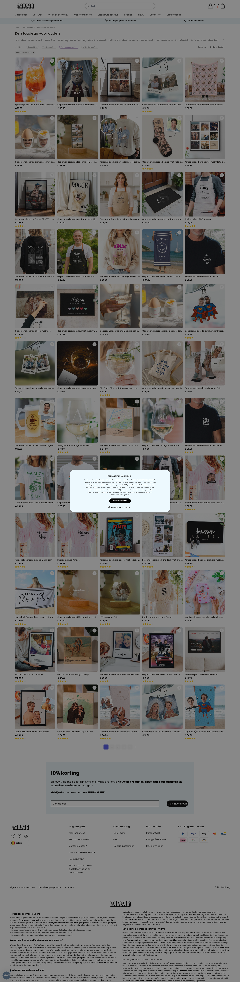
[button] (120, 507)
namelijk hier (124, 495)
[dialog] (120, 491)
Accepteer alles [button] (120, 501)
